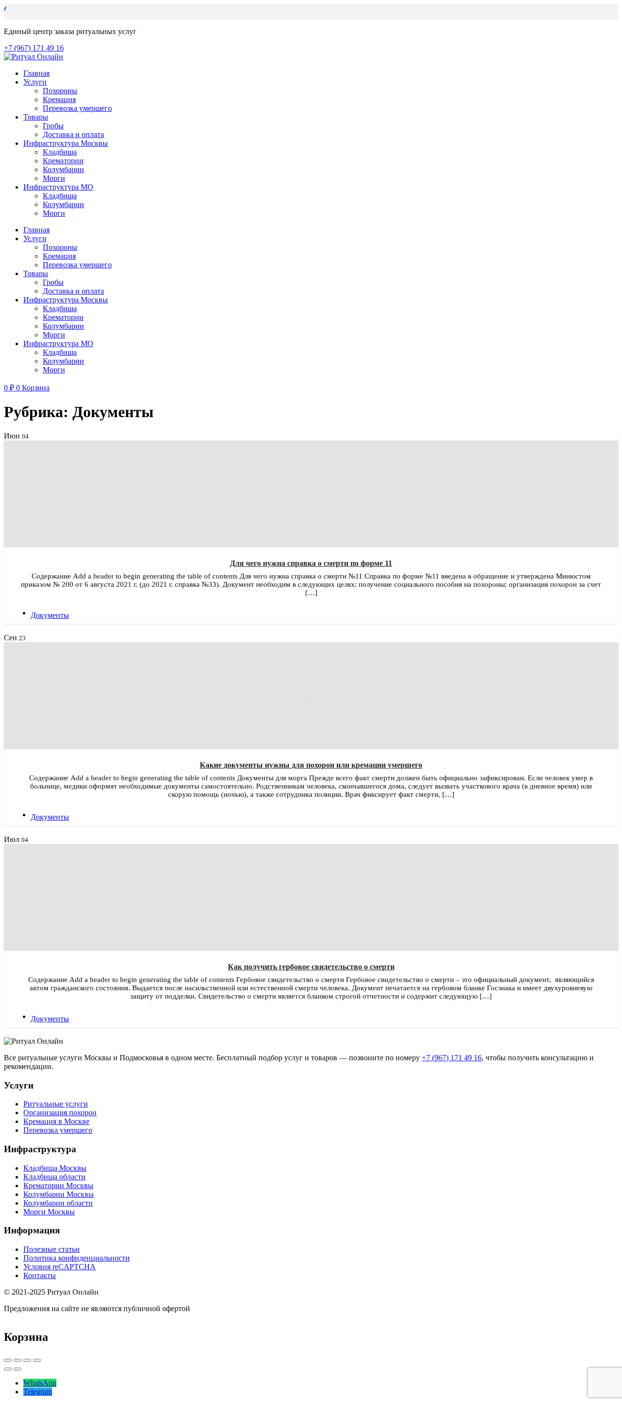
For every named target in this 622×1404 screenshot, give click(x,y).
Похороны (60, 91)
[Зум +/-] (37, 1360)
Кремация (59, 99)
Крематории (63, 161)
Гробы (53, 126)
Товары (35, 117)
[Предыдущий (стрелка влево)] (8, 1369)
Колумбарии (63, 169)
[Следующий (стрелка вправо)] (17, 1369)
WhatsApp (39, 1383)
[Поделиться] (17, 1360)
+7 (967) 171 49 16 (452, 1057)
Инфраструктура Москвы (65, 143)
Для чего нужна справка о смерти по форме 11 (311, 563)
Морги (54, 178)
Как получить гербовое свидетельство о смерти (311, 967)
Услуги (35, 82)
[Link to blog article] (311, 493)
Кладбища (60, 152)
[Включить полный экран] (27, 1360)
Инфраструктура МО (58, 187)
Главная (36, 73)
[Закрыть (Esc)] (8, 1360)
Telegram (37, 1391)
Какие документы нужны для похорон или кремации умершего (311, 765)
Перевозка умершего (77, 108)
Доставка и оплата (73, 134)
